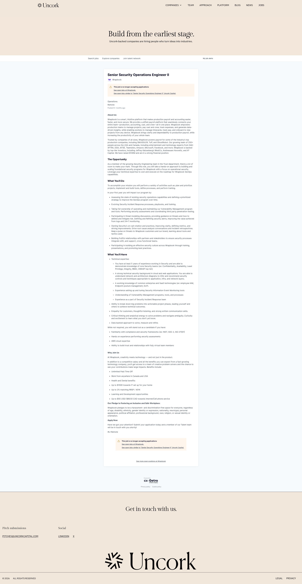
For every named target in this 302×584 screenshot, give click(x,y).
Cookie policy (156, 487)
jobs (93, 58)
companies (110, 58)
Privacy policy (145, 487)
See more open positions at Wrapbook (151, 461)
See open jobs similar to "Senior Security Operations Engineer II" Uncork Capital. (145, 93)
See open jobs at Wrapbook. (125, 90)
